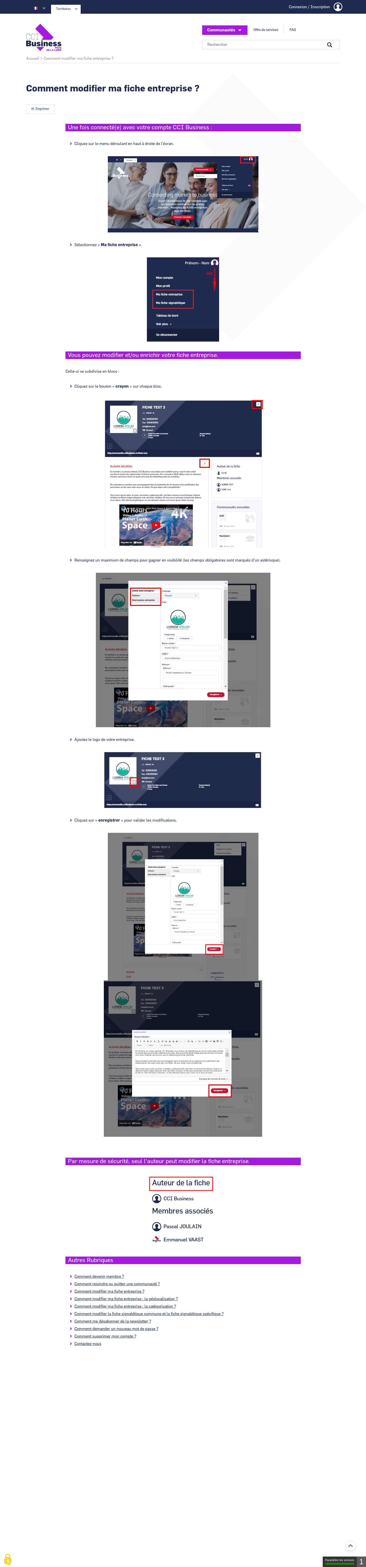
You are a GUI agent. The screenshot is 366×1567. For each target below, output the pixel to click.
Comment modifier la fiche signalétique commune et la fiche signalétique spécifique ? (149, 1314)
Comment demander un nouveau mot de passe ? (116, 1329)
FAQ (293, 30)
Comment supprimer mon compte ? (105, 1336)
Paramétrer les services (339, 1560)
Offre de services (265, 30)
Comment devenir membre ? (99, 1277)
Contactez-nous (87, 1344)
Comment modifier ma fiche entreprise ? (109, 1291)
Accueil (32, 59)
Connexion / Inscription (309, 7)
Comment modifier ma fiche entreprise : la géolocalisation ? (126, 1299)
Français (35, 8)
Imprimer (42, 109)
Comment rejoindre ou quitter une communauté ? (117, 1284)
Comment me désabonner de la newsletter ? (112, 1321)
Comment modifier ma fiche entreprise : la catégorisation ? (125, 1306)
